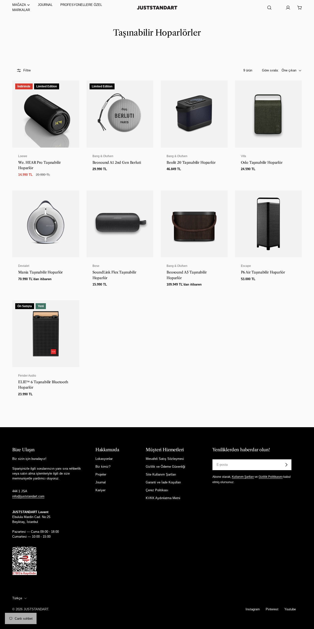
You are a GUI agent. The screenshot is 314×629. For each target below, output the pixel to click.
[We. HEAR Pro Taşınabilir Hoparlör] (45, 114)
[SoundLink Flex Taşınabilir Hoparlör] (120, 224)
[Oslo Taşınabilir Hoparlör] (268, 114)
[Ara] (269, 8)
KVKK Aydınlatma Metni (163, 498)
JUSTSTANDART (36, 609)
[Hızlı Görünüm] (72, 90)
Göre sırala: (270, 70)
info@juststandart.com (28, 496)
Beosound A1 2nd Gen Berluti (116, 162)
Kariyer (100, 490)
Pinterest (272, 609)
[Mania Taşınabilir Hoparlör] (45, 224)
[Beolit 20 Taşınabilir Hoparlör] (194, 114)
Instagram (253, 609)
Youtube (290, 609)
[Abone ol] (286, 464)
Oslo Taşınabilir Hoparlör (262, 162)
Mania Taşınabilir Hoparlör (40, 272)
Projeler (100, 474)
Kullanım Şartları (243, 476)
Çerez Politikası (157, 490)
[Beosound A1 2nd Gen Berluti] (120, 114)
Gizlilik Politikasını (271, 476)
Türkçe (17, 598)
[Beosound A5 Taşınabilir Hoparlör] (194, 224)
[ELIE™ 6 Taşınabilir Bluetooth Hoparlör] (45, 333)
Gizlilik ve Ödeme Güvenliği (165, 466)
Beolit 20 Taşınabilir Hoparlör (191, 162)
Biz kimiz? (102, 466)
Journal (100, 482)
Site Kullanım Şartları (161, 474)
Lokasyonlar (104, 459)
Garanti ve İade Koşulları (163, 482)
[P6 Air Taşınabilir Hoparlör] (268, 224)
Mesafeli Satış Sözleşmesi (165, 459)
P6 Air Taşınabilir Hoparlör (263, 272)
